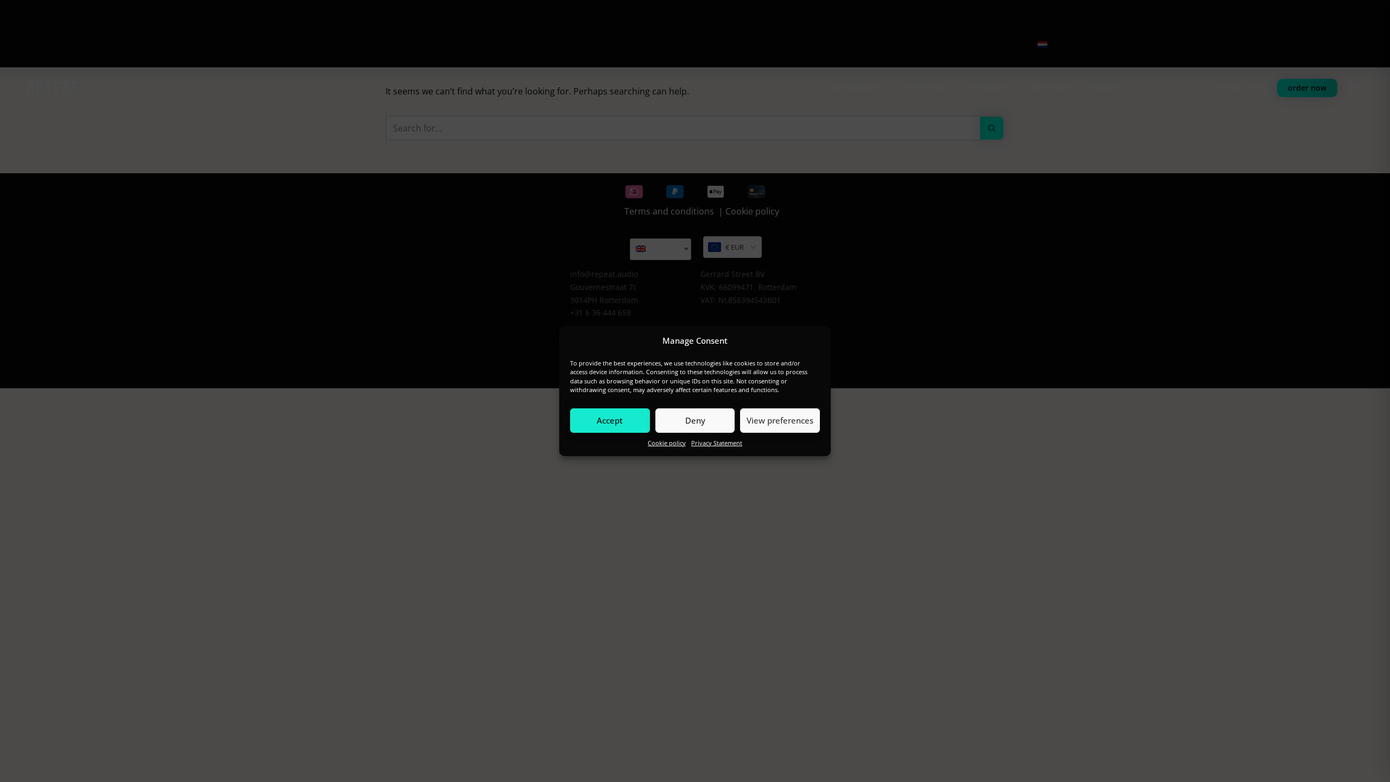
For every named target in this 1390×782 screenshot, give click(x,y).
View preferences (780, 420)
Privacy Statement (716, 442)
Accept (610, 420)
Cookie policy (667, 442)
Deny (695, 420)
